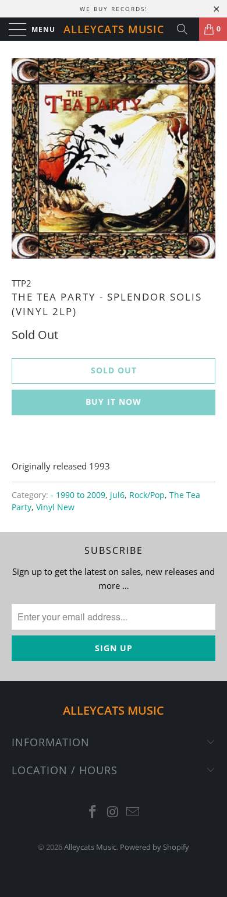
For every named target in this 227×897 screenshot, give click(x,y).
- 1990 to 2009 (78, 495)
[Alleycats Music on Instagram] (113, 812)
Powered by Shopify (154, 847)
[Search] (186, 29)
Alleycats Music (113, 29)
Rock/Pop (147, 495)
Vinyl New (55, 507)
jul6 (117, 495)
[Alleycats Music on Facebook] (92, 812)
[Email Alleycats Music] (133, 812)
